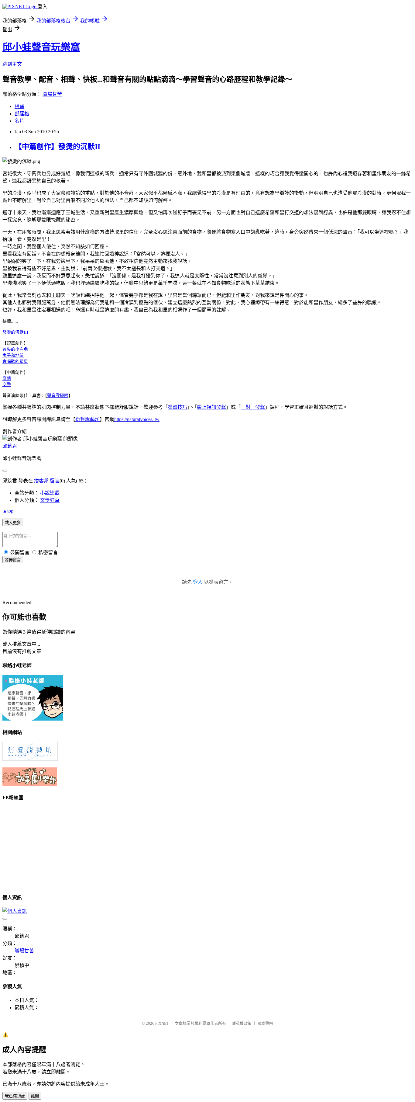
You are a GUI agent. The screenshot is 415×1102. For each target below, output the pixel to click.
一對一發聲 (253, 407)
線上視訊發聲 (211, 407)
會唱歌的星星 (15, 361)
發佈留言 (13, 560)
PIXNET (162, 1023)
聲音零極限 (57, 395)
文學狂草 (50, 500)
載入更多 (13, 522)
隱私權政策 (242, 1023)
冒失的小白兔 (15, 349)
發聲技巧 (177, 407)
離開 (35, 1096)
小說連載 (50, 492)
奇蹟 (6, 378)
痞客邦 (41, 480)
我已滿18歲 (15, 1096)
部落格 (22, 113)
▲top (7, 510)
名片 (19, 120)
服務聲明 (265, 1023)
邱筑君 (9, 446)
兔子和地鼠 (13, 355)
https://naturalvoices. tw (136, 419)
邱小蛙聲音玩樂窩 (41, 47)
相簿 (19, 106)
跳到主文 (12, 64)
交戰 (6, 384)
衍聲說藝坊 (87, 419)
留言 (55, 480)
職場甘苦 (52, 94)
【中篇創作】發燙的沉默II (57, 147)
